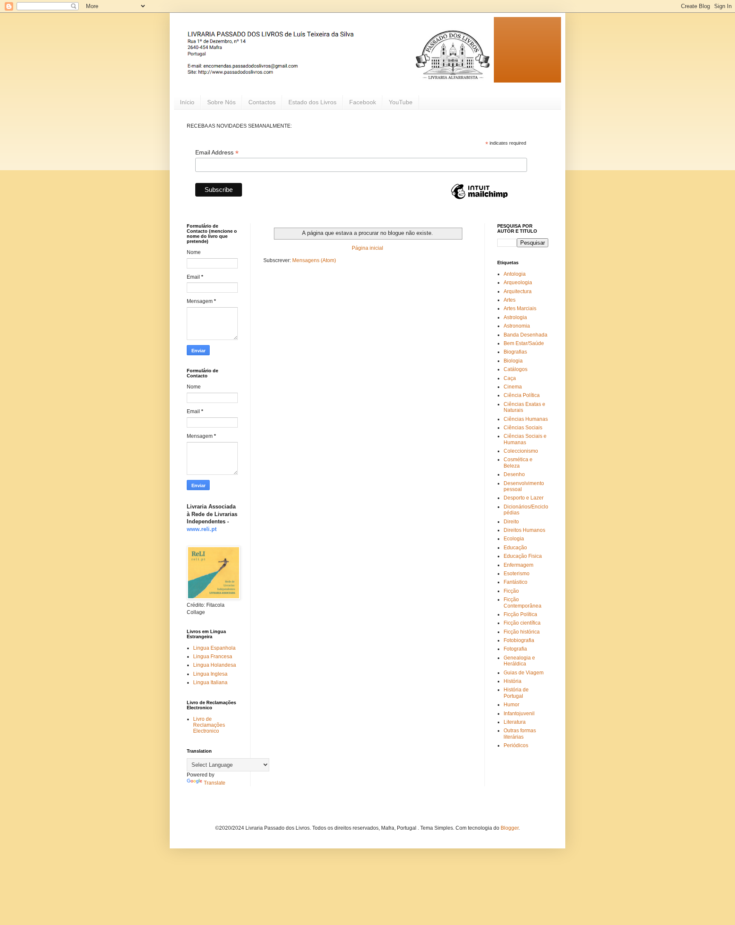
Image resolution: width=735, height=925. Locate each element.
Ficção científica (522, 623)
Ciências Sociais (523, 428)
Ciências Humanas (526, 419)
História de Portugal (516, 693)
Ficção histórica (522, 632)
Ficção (511, 591)
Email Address (217, 152)
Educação (515, 548)
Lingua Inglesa (210, 674)
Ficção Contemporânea (522, 602)
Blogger (509, 828)
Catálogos (515, 369)
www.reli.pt (202, 529)
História (512, 681)
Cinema (513, 387)
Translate (214, 783)
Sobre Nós (221, 102)
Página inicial (367, 248)
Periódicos (516, 745)
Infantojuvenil (519, 714)
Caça (510, 378)
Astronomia (517, 326)
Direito (511, 522)
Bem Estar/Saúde (524, 343)
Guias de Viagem (524, 673)
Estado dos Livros (312, 102)
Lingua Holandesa (214, 665)
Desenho (514, 474)
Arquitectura (518, 291)
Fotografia (515, 649)
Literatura (515, 722)
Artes (510, 300)
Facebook (362, 102)
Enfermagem (518, 565)
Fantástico (515, 582)
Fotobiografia (519, 640)
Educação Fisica (523, 556)
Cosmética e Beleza (518, 462)
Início (187, 102)
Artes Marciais (520, 308)
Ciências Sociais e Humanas (525, 439)
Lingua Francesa (212, 656)
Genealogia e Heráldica (519, 661)
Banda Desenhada (525, 335)
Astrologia (515, 317)
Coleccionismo (521, 451)
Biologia (513, 361)
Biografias (515, 352)
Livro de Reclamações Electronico (209, 725)
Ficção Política (520, 614)
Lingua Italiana (210, 682)
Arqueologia (518, 282)
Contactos (262, 102)
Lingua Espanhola (214, 648)
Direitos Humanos (524, 530)
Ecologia (514, 539)
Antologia (515, 274)
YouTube (401, 102)
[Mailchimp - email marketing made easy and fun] (479, 198)
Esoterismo (517, 574)
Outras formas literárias (520, 733)
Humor (511, 705)
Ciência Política (522, 395)
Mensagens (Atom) (314, 260)
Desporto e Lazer (524, 498)
